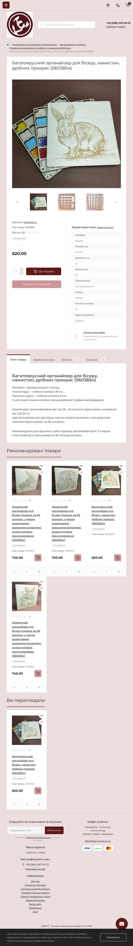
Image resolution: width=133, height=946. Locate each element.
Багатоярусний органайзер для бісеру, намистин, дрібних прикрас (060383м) (24, 765)
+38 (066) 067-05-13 (118, 23)
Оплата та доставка (94, 332)
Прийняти (113, 937)
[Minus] (22, 273)
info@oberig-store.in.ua (98, 841)
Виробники (35, 908)
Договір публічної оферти (35, 892)
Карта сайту (35, 904)
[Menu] (6, 5)
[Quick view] (41, 466)
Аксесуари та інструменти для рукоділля (34, 44)
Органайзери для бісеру (73, 44)
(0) (23, 232)
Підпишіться (54, 830)
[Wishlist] (41, 472)
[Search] (42, 24)
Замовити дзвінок (116, 26)
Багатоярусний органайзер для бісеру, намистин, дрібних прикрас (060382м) (104, 515)
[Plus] (22, 269)
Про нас (35, 881)
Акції (35, 911)
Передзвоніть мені (35, 869)
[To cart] (37, 557)
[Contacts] (118, 5)
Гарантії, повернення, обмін (35, 896)
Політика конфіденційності (38, 837)
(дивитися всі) (105, 227)
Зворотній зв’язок (35, 900)
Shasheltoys (30, 222)
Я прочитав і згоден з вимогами (37, 838)
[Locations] (108, 5)
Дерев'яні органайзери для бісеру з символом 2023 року (40, 48)
